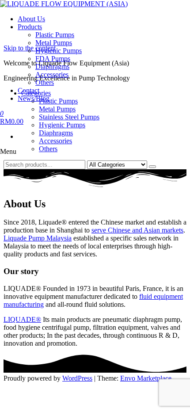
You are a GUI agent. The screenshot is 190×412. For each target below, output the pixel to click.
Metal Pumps (53, 42)
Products (30, 27)
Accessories (51, 74)
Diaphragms (52, 66)
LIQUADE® (22, 319)
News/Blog (33, 98)
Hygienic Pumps (58, 50)
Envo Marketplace (145, 378)
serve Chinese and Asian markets (137, 230)
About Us (31, 19)
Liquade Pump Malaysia (38, 238)
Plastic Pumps (54, 34)
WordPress (77, 378)
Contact (28, 90)
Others (44, 82)
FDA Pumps (52, 58)
